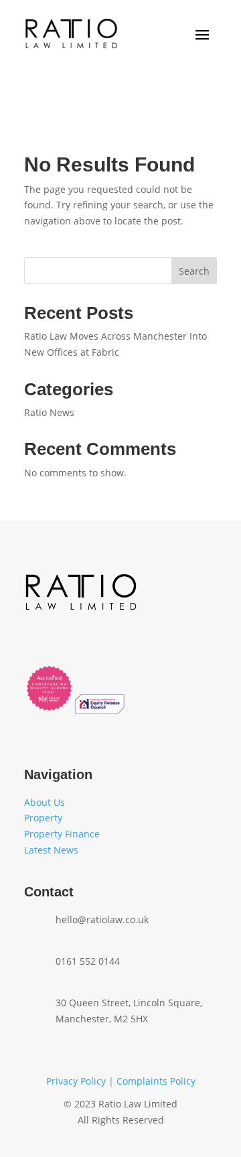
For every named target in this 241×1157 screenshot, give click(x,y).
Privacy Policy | (81, 1081)
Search (194, 271)
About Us (44, 802)
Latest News (52, 849)
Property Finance (62, 833)
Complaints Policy (155, 1081)
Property (43, 817)
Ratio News (49, 412)
